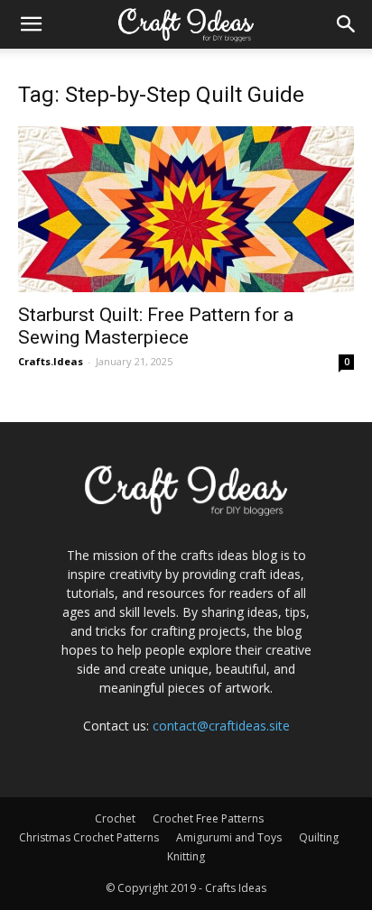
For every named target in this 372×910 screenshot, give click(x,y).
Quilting (319, 837)
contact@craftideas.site (221, 725)
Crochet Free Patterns (208, 818)
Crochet (115, 818)
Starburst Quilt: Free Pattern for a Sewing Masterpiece (155, 326)
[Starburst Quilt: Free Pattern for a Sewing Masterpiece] (186, 209)
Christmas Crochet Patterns (89, 837)
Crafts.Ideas (50, 361)
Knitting (186, 856)
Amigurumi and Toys (229, 837)
